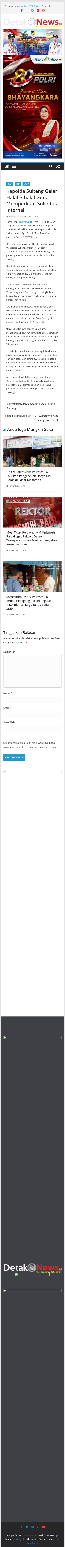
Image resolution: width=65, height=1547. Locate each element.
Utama (26, 184)
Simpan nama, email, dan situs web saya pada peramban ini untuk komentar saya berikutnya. (30, 745)
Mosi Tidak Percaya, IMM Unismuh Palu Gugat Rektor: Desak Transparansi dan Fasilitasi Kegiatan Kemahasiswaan (31, 538)
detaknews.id (24, 221)
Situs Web (9, 722)
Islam (10, 184)
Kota (18, 184)
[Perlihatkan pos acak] (58, 166)
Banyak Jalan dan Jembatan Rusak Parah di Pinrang (31, 406)
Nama (7, 693)
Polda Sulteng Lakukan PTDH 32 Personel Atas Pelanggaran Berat (31, 418)
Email (7, 707)
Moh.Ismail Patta (31, 216)
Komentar (10, 651)
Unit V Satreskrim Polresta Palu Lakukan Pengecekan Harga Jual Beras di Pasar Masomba (28, 476)
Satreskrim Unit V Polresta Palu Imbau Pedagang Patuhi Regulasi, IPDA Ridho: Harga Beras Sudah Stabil (29, 603)
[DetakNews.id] (7, 166)
